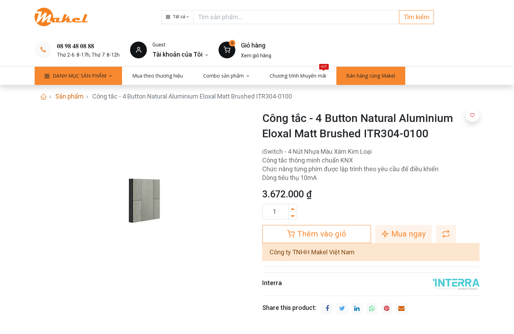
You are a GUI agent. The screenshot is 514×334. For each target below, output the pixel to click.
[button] (178, 17)
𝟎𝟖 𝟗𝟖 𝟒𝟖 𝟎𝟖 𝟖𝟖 (75, 46)
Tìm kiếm (416, 17)
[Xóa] (292, 215)
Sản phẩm (69, 96)
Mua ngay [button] (407, 233)
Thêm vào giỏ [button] (320, 233)
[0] (227, 49)
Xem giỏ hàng (256, 55)
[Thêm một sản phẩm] (292, 207)
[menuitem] (157, 76)
